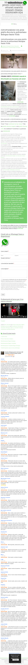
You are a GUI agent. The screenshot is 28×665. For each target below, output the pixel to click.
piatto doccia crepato (9, 126)
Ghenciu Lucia (4, 432)
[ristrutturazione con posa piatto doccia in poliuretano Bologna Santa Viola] (14, 54)
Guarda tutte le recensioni (14, 653)
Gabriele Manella (4, 638)
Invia (3, 294)
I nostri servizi (4, 336)
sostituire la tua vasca (15, 124)
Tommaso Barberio (5, 416)
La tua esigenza (5, 268)
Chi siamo (7, 663)
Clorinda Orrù (4, 531)
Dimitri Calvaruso (4, 468)
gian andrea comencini (6, 510)
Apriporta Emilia (4, 572)
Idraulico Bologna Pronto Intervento (10, 46)
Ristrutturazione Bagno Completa (8, 343)
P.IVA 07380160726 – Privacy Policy (16, 663)
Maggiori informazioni (15, 658)
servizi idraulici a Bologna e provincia (11, 169)
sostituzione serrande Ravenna (8, 329)
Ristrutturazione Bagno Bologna (8, 341)
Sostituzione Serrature (17, 326)
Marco (2, 554)
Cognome (16, 255)
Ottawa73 (3, 584)
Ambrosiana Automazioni (6, 520)
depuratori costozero (5, 497)
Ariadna (2, 440)
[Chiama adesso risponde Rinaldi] (25, 3)
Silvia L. (2, 542)
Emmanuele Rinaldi (5, 565)
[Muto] (23, 316)
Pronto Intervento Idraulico (7, 338)
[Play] (2, 316)
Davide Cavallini (4, 597)
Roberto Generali (4, 383)
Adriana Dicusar (4, 487)
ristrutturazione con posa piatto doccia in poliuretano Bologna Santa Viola (14, 41)
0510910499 (15, 76)
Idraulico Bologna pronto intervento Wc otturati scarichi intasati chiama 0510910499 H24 (14, 7)
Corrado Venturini (5, 608)
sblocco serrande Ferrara (16, 327)
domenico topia (4, 547)
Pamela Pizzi (3, 578)
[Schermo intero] (25, 316)
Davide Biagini (4, 451)
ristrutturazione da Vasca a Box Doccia (10, 106)
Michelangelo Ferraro (5, 478)
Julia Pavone (4, 410)
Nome (2, 255)
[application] (14, 310)
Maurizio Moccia (4, 375)
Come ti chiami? (5, 251)
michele (2, 359)
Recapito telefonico (6, 258)
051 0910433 (8, 324)
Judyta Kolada (4, 624)
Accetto (15, 659)
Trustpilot (3, 321)
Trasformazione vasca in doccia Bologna (10, 348)
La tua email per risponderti (7, 263)
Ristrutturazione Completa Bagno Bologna (10, 47)
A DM (2, 559)
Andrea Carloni (4, 458)
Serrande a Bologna (5, 327)
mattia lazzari (4, 425)
